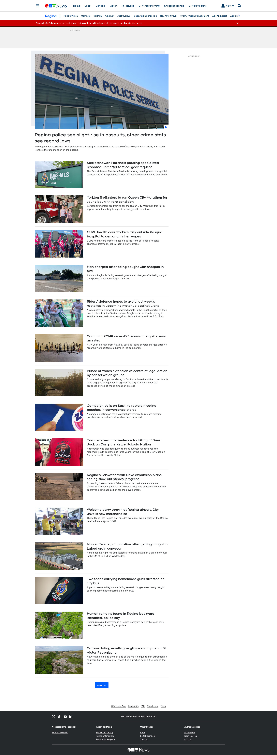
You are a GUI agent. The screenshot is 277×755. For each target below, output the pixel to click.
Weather (109, 16)
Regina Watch (71, 16)
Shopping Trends (174, 5)
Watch (113, 5)
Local (88, 5)
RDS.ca (187, 739)
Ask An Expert (219, 16)
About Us (235, 16)
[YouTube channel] (65, 716)
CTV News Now (197, 5)
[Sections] (37, 6)
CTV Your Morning (149, 5)
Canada (100, 5)
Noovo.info (189, 732)
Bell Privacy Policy (104, 732)
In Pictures (128, 5)
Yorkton (98, 16)
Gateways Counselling (145, 16)
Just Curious (123, 16)
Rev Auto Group (168, 16)
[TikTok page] (59, 716)
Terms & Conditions (105, 736)
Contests (85, 16)
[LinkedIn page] (71, 716)
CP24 (142, 732)
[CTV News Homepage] (56, 6)
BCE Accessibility (60, 732)
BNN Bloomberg (148, 736)
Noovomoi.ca (190, 736)
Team (163, 706)
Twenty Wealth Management (194, 16)
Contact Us (133, 706)
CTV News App (118, 706)
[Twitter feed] (53, 716)
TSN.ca (143, 739)
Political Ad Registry (105, 739)
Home (76, 5)
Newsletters (152, 706)
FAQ (143, 706)
